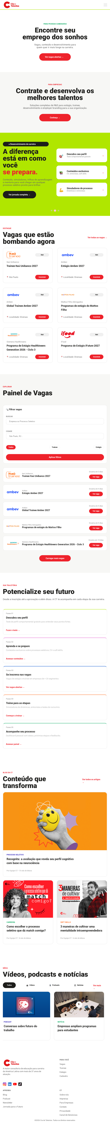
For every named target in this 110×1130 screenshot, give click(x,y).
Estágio (99, 447)
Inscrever (42, 277)
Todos (10, 447)
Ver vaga (96, 477)
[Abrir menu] (51, 210)
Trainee (54, 447)
